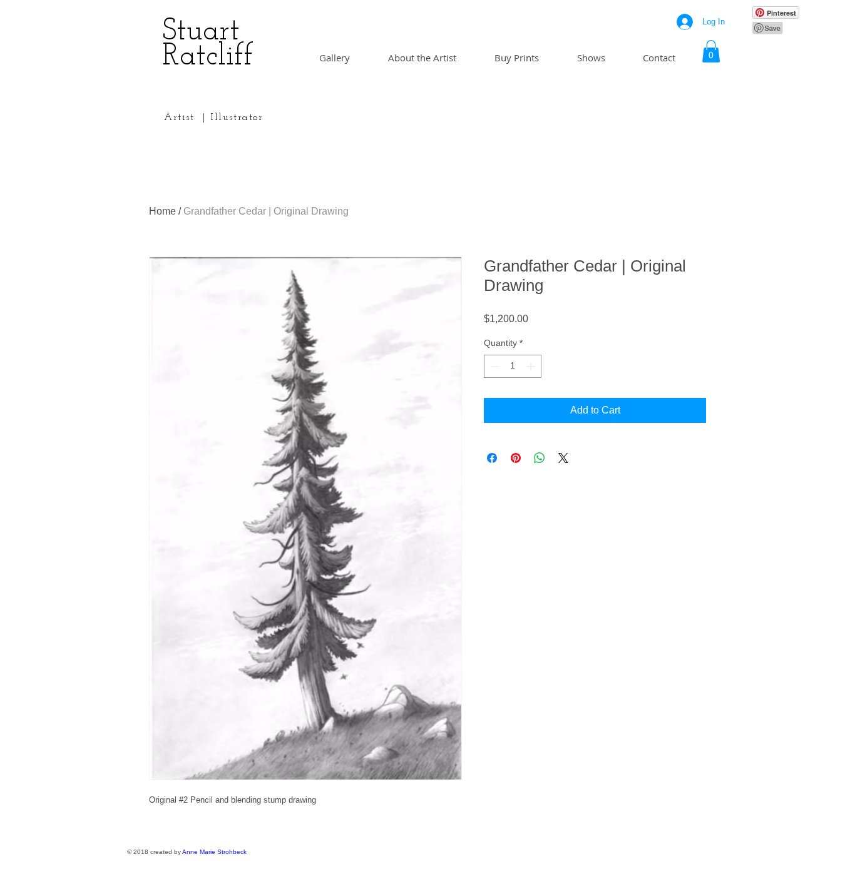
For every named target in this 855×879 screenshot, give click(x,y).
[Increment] (532, 366)
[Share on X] (563, 457)
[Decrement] (493, 366)
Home (162, 211)
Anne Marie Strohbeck (214, 851)
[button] (711, 51)
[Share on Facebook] (491, 457)
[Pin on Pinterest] (515, 457)
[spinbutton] (512, 366)
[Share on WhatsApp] (539, 457)
